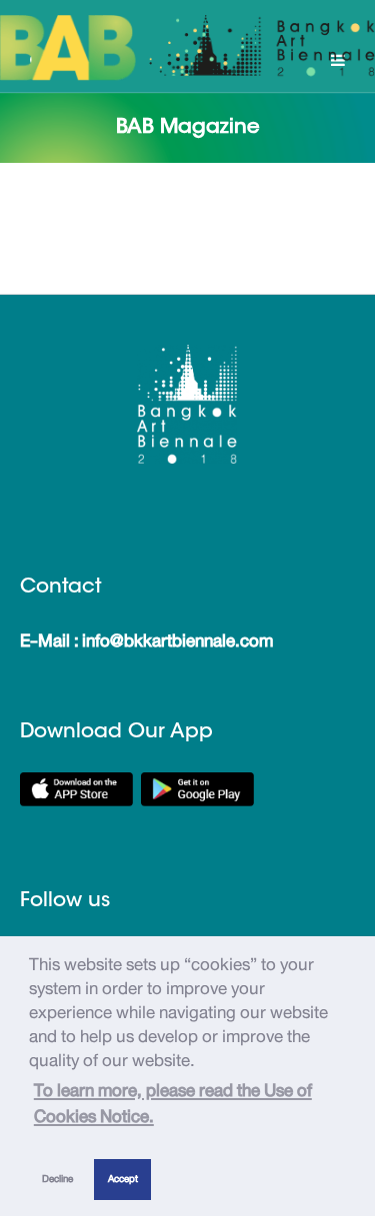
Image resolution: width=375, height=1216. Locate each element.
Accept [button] (123, 1178)
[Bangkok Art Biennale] (187, 48)
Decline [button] (57, 1178)
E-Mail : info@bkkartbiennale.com (146, 640)
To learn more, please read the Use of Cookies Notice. (173, 1103)
